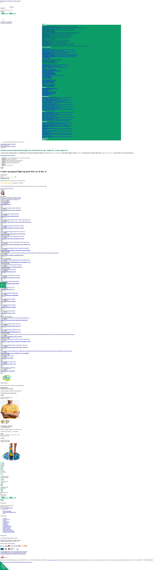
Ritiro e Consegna (6, 528)
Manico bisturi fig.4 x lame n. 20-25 (8, 363)
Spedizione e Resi (6, 527)
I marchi (4, 520)
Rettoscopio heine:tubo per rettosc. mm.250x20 (11, 210)
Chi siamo (5, 518)
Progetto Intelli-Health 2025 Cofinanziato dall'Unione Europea (13, 553)
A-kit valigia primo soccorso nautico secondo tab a (11, 267)
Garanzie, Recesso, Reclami (8, 530)
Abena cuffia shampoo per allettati (8, 301)
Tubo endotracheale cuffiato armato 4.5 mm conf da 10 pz (13, 233)
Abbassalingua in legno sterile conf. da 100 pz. (10, 277)
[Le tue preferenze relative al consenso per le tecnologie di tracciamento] (1, 427)
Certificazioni (5, 522)
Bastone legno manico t (5, 204)
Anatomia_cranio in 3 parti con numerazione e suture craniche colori (15, 244)
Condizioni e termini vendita (8, 532)
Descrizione (3, 147)
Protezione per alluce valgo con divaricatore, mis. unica (12, 238)
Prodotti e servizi (6, 519)
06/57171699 (5, 508)
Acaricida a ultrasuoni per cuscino (8, 313)
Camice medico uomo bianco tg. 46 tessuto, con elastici (12, 227)
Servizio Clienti (6, 521)
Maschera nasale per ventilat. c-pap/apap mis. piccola (12, 255)
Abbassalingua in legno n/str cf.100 (8, 271)
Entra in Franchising (7, 511)
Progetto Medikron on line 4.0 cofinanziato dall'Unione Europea (13, 552)
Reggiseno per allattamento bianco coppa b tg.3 (11, 326)
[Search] (1, 11)
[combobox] (6, 10)
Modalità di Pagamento (7, 529)
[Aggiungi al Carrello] (1, 206)
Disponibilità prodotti (7, 526)
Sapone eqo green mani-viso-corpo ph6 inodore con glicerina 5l (14, 320)
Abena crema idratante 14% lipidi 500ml (9, 295)
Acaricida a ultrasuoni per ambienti (8, 307)
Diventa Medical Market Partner (9, 512)
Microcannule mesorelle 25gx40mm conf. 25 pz (11, 331)
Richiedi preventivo (4, 235)
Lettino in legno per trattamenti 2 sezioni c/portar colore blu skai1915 (15, 250)
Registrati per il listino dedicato (88, 4)
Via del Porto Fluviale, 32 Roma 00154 (8, 393)
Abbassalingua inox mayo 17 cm (7, 289)
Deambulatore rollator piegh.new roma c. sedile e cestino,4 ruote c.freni (16, 222)
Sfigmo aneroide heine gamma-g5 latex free (10, 216)
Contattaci (5, 524)
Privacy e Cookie (52, 560)
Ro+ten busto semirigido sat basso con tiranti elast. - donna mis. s (14, 347)
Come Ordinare (6, 525)
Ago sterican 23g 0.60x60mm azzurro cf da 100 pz (11, 336)
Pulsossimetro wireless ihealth (7, 358)
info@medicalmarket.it (8, 507)
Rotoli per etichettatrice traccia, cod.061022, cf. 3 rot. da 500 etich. (15, 353)
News (4, 513)
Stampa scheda (10, 188)
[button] (4, 565)
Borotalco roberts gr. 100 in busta (8, 371)
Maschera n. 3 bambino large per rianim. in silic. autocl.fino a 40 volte (15, 341)
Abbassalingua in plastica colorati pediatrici (10, 283)
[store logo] (8, 14)
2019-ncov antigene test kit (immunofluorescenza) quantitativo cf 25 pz (16, 262)
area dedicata (12, 543)
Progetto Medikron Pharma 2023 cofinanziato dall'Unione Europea (14, 551)
